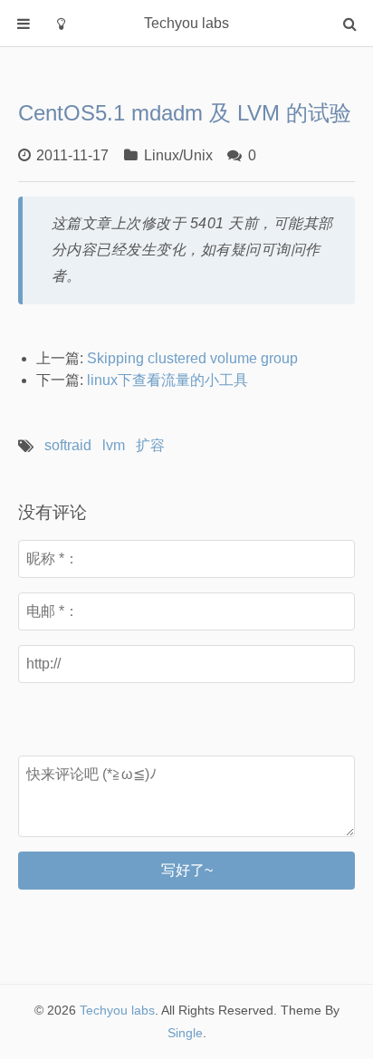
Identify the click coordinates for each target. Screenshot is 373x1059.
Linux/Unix (178, 155)
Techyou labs (117, 1010)
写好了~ (187, 870)
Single (185, 1032)
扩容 (150, 445)
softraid (67, 445)
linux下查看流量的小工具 (167, 380)
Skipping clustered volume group (192, 358)
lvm (113, 445)
